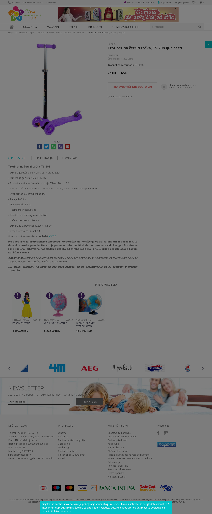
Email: (48, 37)
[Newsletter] (137, 33)
